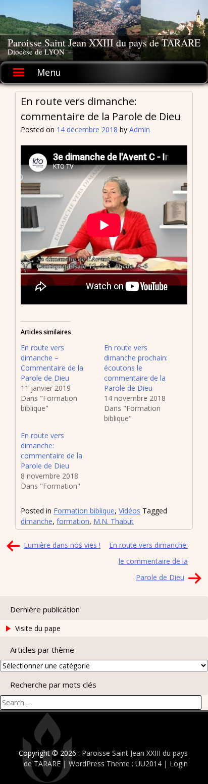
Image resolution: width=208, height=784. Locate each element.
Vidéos (129, 510)
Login (179, 763)
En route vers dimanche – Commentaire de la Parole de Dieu (52, 363)
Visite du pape (38, 628)
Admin (139, 129)
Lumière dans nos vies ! (62, 545)
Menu (49, 72)
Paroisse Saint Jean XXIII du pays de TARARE (104, 42)
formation (73, 521)
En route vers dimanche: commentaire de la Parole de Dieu (51, 451)
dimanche (37, 521)
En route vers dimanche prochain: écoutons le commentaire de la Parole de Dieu (136, 368)
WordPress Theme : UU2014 (115, 763)
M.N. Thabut (113, 521)
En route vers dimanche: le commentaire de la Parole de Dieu (148, 561)
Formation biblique (84, 510)
